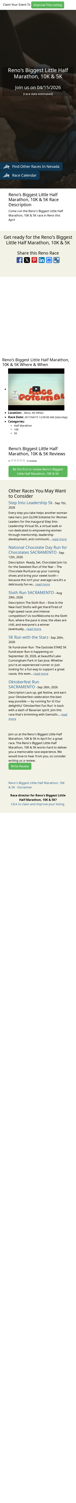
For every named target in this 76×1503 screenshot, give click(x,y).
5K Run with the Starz (28, 637)
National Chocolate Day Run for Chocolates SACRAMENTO (37, 550)
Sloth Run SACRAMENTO (31, 592)
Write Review (20, 766)
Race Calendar (24, 175)
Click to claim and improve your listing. (38, 804)
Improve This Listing (48, 5)
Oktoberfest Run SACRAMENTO (23, 684)
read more (59, 539)
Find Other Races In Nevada (35, 166)
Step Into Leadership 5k (30, 502)
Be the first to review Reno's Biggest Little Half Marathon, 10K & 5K (38, 471)
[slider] (18, 460)
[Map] (38, 315)
